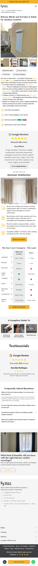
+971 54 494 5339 (9, 498)
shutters (11, 80)
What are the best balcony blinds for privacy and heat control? (17, 393)
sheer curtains (6, 91)
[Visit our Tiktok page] (24, 554)
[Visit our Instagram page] (20, 554)
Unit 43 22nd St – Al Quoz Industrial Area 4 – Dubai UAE (19, 505)
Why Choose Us (19, 548)
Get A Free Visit (19, 562)
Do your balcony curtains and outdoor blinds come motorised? (18, 406)
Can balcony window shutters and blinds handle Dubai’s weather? (17, 413)
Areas (12, 548)
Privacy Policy (29, 548)
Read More (8, 470)
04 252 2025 (8, 495)
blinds (34, 78)
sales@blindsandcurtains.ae (12, 492)
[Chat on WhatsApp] (33, 562)
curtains (3, 80)
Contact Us (32, 546)
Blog (17, 546)
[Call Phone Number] (5, 562)
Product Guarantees (8, 546)
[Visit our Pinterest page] (27, 554)
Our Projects (24, 546)
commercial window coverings (13, 10)
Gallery (6, 548)
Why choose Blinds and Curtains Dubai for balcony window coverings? (18, 421)
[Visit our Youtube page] (22, 554)
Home (2, 10)
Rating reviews (19, 142)
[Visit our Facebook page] (17, 554)
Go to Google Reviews (19, 166)
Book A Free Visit (19, 239)
